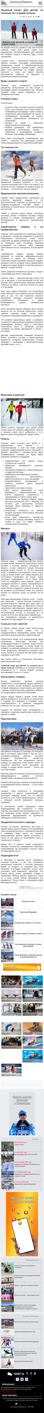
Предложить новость (9, 1391)
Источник (40, 888)
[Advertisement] (22, 370)
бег (38, 613)
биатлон (15, 141)
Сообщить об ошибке (25, 886)
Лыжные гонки (7, 61)
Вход (26, 1409)
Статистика (19, 1409)
